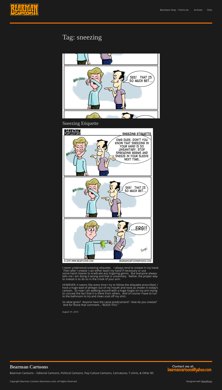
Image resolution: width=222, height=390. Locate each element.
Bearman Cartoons (29, 366)
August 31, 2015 (70, 311)
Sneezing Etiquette (80, 123)
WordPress (206, 381)
